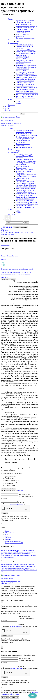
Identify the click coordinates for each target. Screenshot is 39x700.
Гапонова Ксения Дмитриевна (26, 67)
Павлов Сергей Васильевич (25, 89)
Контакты (11, 105)
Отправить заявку (7, 635)
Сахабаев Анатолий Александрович (22, 69)
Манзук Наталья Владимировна (26, 65)
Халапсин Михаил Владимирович (27, 94)
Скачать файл (5, 245)
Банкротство (20, 36)
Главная (3, 229)
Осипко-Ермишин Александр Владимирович (25, 54)
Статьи (18, 101)
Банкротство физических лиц (23, 555)
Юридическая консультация (25, 21)
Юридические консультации (10, 550)
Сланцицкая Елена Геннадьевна (26, 87)
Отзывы (18, 103)
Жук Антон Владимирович (24, 91)
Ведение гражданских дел (24, 29)
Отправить (5, 513)
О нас (10, 99)
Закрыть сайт (14, 697)
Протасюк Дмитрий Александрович (22, 57)
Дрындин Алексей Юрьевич (25, 50)
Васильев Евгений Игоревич (25, 79)
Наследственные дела (23, 31)
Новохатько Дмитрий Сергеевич (26, 75)
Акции (18, 41)
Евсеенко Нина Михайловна (25, 74)
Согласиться (5, 697)
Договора (8, 110)
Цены (10, 39)
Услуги (10, 19)
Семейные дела (21, 33)
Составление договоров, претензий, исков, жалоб (24, 23)
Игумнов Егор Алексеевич (24, 86)
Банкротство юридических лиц (14, 570)
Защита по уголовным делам (25, 38)
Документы (4, 230)
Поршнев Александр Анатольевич (27, 93)
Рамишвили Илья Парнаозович (26, 84)
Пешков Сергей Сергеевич (24, 45)
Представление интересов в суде (26, 26)
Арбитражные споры (23, 34)
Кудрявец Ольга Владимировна (26, 51)
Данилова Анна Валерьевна (25, 81)
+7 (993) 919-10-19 (7, 227)
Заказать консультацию (20, 227)
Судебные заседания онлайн (25, 27)
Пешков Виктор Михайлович (25, 72)
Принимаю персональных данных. (20, 504)
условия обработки (16, 504)
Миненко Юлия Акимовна (24, 96)
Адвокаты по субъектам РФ (14, 541)
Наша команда (13, 43)
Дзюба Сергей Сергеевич (24, 82)
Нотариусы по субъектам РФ (14, 543)
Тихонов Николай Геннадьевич (26, 77)
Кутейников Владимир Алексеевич (23, 62)
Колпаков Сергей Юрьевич (24, 60)
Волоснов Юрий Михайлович (25, 98)
